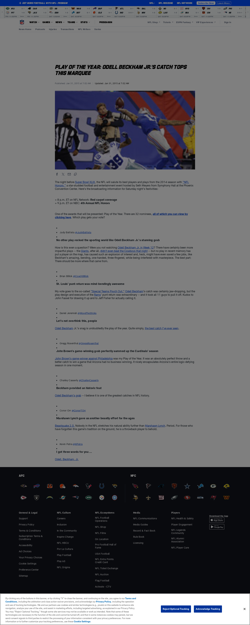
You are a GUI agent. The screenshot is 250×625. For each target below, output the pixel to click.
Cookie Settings (82, 621)
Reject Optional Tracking (176, 609)
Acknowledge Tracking (208, 609)
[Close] (244, 609)
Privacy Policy (103, 601)
